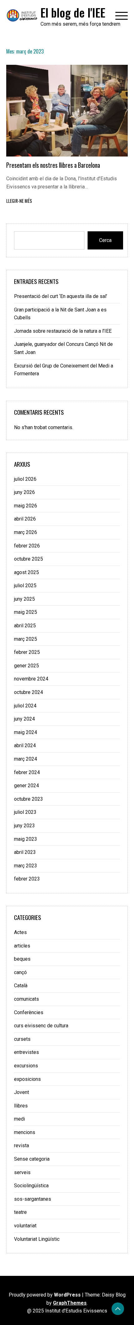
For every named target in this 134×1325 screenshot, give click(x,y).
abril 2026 (25, 519)
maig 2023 (25, 839)
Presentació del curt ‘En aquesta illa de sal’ (60, 296)
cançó (20, 972)
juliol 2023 (25, 812)
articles (22, 946)
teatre (20, 1212)
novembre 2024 (31, 679)
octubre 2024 (28, 692)
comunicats (26, 999)
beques (22, 959)
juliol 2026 (25, 479)
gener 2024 (26, 785)
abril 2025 (25, 626)
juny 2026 (24, 492)
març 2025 (25, 639)
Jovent (21, 1092)
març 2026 (25, 532)
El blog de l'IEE (73, 12)
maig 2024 (25, 732)
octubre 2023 (28, 799)
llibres (21, 1106)
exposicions (27, 1079)
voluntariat (25, 1226)
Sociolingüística (31, 1186)
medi (19, 1119)
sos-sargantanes (32, 1199)
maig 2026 (25, 506)
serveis (22, 1172)
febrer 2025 (27, 652)
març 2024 (25, 759)
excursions (26, 1066)
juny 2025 (24, 599)
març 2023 (25, 866)
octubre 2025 (28, 559)
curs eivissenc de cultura (41, 1026)
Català (20, 986)
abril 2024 (25, 745)
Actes (20, 932)
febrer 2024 (27, 772)
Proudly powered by (45, 1295)
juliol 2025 (25, 585)
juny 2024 (24, 719)
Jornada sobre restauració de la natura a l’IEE (63, 331)
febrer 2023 (27, 879)
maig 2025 (25, 612)
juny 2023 (24, 826)
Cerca (105, 240)
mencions (24, 1132)
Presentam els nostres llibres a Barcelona (53, 165)
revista (21, 1145)
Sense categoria (32, 1159)
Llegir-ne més (19, 201)
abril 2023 (25, 852)
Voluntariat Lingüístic (37, 1239)
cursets (22, 1039)
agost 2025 (26, 572)
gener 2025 (26, 666)
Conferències (28, 1012)
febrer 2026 (27, 546)
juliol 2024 (25, 706)
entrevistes (26, 1052)
